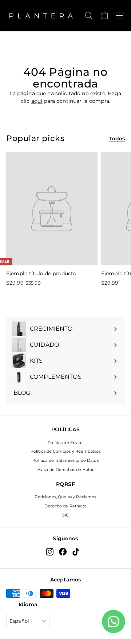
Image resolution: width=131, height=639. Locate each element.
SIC (65, 515)
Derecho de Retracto (65, 506)
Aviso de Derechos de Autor (65, 469)
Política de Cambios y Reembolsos (65, 451)
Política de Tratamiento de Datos (65, 460)
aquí (37, 101)
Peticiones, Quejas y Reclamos (65, 496)
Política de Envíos (65, 442)
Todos (117, 138)
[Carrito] (104, 15)
